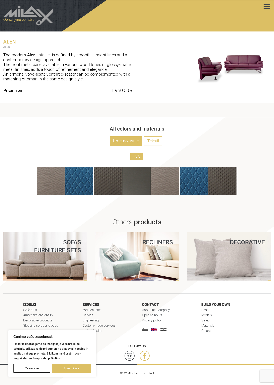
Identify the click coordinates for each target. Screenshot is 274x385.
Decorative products (37, 320)
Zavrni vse (32, 368)
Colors (206, 331)
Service (88, 315)
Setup (205, 320)
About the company (156, 310)
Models (206, 315)
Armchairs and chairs (38, 315)
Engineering (91, 320)
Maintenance (92, 310)
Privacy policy (152, 320)
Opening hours (152, 315)
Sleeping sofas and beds (40, 325)
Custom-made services (99, 325)
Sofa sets (30, 310)
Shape (205, 310)
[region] (52, 353)
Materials (207, 325)
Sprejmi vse (71, 368)
